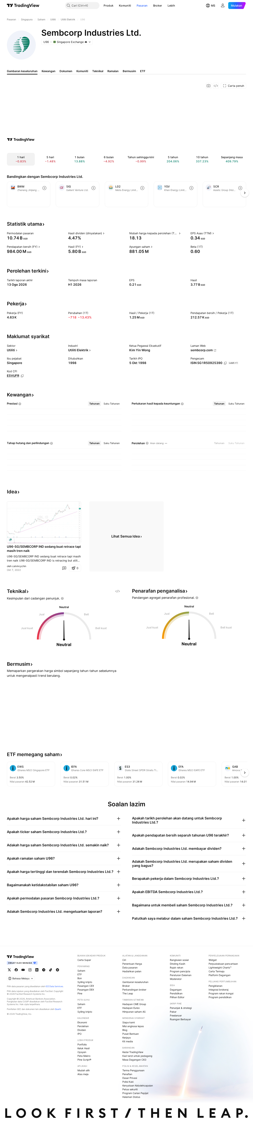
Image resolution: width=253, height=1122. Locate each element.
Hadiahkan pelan (131, 971)
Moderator (176, 978)
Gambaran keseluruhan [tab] (22, 71)
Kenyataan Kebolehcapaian (137, 1085)
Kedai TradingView (132, 1052)
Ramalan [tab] (113, 71)
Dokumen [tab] (66, 71)
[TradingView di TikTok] (50, 969)
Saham (81, 970)
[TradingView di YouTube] (23, 969)
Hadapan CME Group (134, 1004)
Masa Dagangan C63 (134, 1059)
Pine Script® (84, 1059)
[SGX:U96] (10, 540)
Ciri (124, 959)
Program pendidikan (220, 997)
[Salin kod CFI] (22, 375)
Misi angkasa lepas (133, 1026)
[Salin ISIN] (225, 363)
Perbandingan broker (134, 989)
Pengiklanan (215, 985)
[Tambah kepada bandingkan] (44, 188)
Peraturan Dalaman (180, 975)
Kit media (127, 1041)
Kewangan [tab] (48, 71)
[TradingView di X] (9, 969)
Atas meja (82, 1074)
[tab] (94, 403)
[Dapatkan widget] (216, 86)
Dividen (81, 1029)
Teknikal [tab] (97, 71)
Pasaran (142, 5)
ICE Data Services (54, 986)
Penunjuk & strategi (181, 1007)
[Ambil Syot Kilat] (209, 86)
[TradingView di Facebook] (16, 969)
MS (213, 5)
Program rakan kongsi (221, 993)
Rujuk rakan (176, 967)
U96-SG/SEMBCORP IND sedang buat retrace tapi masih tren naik (44, 549)
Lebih (171, 5)
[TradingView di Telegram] (43, 969)
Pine (79, 993)
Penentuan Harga (132, 963)
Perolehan (83, 1026)
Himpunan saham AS (134, 1011)
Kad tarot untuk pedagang (137, 1055)
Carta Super (84, 959)
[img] (85, 41)
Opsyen (81, 1052)
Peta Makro (83, 1055)
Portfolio (82, 1044)
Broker (157, 5)
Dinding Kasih (177, 963)
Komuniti (125, 5)
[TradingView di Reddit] (57, 969)
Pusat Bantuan (130, 1033)
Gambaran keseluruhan (135, 982)
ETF (79, 974)
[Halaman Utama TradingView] (23, 5)
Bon (79, 978)
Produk (108, 5)
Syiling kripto (84, 982)
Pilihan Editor (177, 997)
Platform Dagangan (219, 975)
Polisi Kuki (128, 1081)
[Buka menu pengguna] (222, 5)
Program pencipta (180, 971)
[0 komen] (64, 568)
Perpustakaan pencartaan (223, 963)
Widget (213, 959)
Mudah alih (83, 1070)
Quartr (58, 1009)
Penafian (127, 1074)
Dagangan (176, 989)
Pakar (173, 1011)
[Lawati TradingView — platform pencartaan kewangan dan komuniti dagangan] (21, 139)
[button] (116, 5)
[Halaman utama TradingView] (20, 956)
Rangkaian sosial (179, 959)
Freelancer (176, 1015)
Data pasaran (130, 967)
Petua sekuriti (130, 1089)
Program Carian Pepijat (135, 1093)
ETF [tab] (142, 71)
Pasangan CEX (85, 985)
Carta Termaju (216, 971)
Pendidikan (176, 993)
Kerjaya (126, 1037)
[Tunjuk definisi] (35, 233)
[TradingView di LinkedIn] (36, 969)
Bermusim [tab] (129, 71)
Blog (124, 1029)
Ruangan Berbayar (180, 1019)
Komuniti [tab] (82, 71)
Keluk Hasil (83, 1048)
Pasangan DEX (85, 989)
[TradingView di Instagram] (30, 969)
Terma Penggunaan (133, 1070)
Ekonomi (82, 1022)
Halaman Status (131, 1096)
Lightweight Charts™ (220, 967)
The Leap (127, 993)
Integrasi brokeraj (218, 989)
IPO (79, 1033)
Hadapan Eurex (131, 1007)
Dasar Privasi (129, 1077)
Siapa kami (128, 1022)
